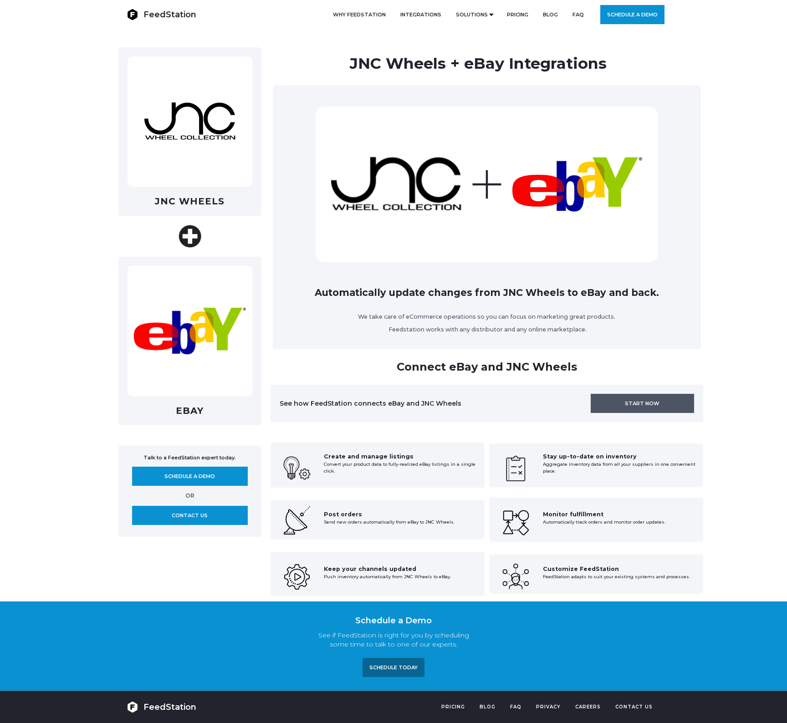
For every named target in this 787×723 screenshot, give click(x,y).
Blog (488, 707)
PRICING (517, 14)
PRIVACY (548, 707)
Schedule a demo (632, 14)
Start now (642, 403)
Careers (588, 707)
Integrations (420, 14)
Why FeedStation (359, 14)
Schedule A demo (189, 476)
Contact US (634, 707)
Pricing (453, 707)
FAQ (578, 14)
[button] (474, 14)
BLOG (550, 14)
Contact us (190, 515)
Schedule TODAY (393, 667)
